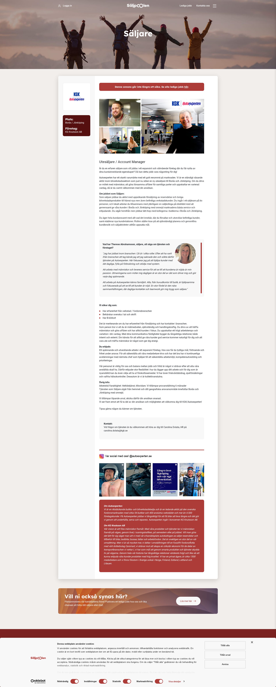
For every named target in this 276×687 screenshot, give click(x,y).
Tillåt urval (225, 655)
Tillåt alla (225, 645)
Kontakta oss (203, 5)
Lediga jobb (186, 5)
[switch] (103, 681)
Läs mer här (186, 601)
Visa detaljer (174, 681)
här (186, 86)
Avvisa (225, 664)
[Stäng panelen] (252, 642)
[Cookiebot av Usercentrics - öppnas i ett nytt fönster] (38, 681)
